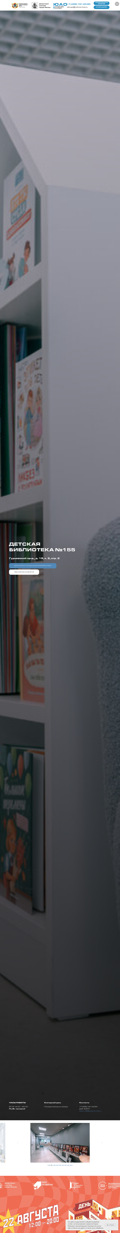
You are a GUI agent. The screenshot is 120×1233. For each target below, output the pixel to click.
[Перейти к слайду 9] (60, 1165)
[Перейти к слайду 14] (68, 1165)
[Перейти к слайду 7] (57, 1165)
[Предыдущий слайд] (18, 1143)
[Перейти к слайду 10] (62, 1165)
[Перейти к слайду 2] (49, 1165)
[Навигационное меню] (117, 3)
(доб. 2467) (84, 1109)
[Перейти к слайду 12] (65, 1165)
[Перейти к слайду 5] (54, 1165)
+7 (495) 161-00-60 (88, 1107)
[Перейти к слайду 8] (59, 1165)
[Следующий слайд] (102, 1143)
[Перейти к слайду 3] (51, 1165)
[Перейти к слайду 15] (70, 1165)
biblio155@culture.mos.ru (90, 1111)
